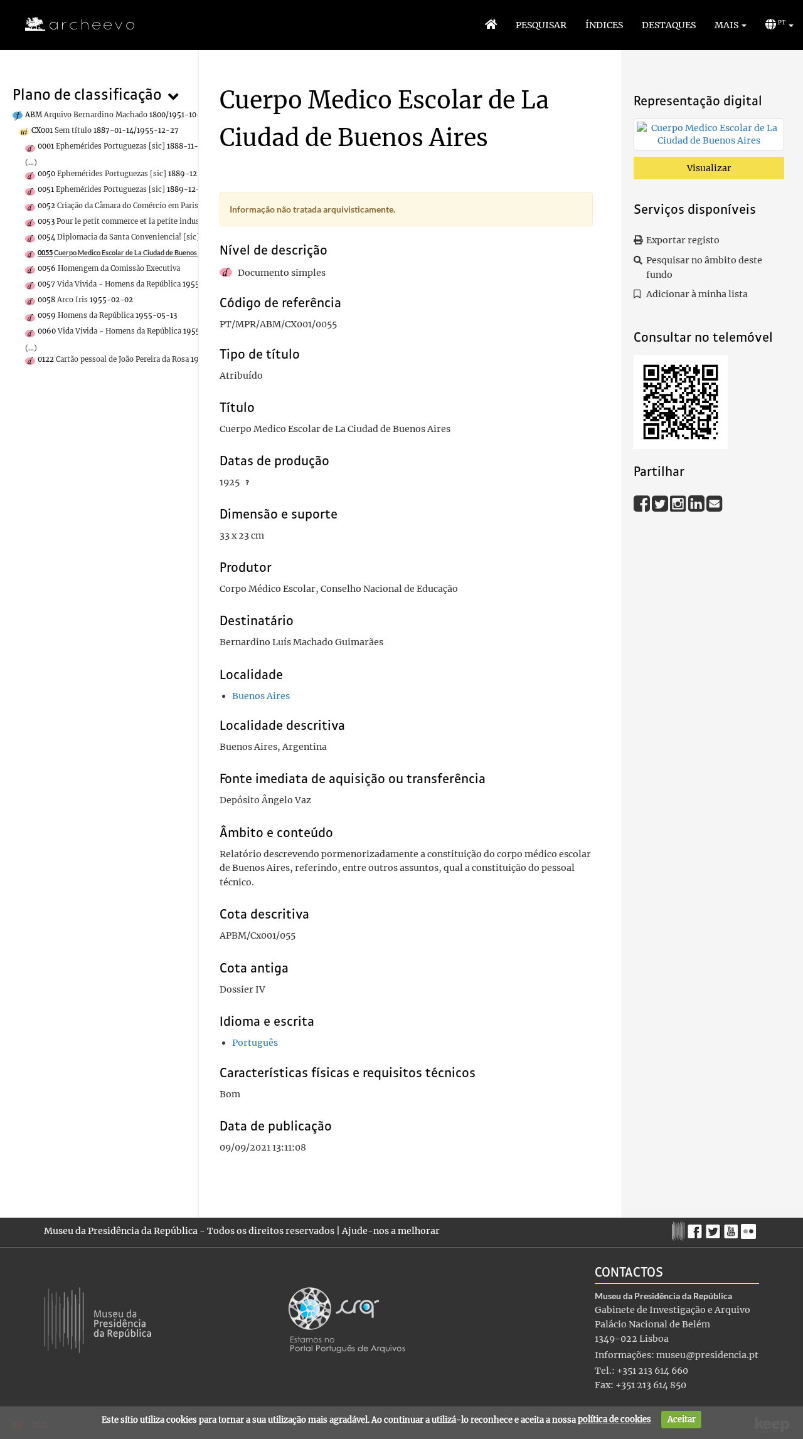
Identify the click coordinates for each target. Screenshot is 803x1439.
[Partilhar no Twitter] (661, 503)
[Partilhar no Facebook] (643, 503)
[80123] (709, 136)
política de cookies (614, 1419)
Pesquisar (541, 25)
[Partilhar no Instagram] (679, 503)
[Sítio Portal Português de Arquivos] (347, 1319)
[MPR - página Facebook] (697, 1228)
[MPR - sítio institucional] (680, 1229)
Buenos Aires (261, 696)
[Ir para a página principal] (71, 24)
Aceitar (681, 1419)
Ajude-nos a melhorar (391, 1230)
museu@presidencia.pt (707, 1355)
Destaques (669, 25)
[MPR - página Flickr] (750, 1228)
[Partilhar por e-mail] (714, 503)
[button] (730, 25)
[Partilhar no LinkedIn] (697, 503)
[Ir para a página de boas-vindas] (491, 25)
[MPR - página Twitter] (715, 1228)
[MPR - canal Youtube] (732, 1228)
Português (255, 1042)
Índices (604, 25)
